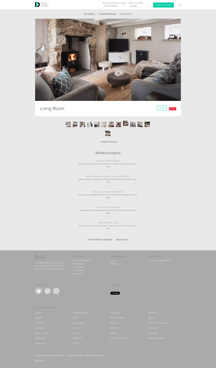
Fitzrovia (152, 312)
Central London (80, 312)
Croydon (77, 328)
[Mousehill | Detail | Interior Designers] (97, 127)
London (39, 312)
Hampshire (40, 343)
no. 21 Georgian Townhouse (108, 192)
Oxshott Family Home (108, 161)
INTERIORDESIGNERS (45, 4)
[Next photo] (177, 60)
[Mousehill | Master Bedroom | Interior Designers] (68, 127)
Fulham (113, 333)
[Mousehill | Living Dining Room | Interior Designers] (133, 127)
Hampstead (78, 323)
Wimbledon (153, 328)
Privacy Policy (40, 355)
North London (117, 317)
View (108, 167)
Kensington (153, 333)
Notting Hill (40, 338)
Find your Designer (82, 260)
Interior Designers (96, 355)
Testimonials (78, 270)
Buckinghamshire (156, 338)
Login (113, 260)
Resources (78, 273)
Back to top (122, 239)
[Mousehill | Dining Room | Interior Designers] (111, 127)
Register (114, 263)
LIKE (161, 108)
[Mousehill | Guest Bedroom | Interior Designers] (82, 127)
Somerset (77, 338)
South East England (119, 338)
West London (41, 333)
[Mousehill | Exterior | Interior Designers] (147, 127)
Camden (39, 323)
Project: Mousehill (107, 14)
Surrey (76, 343)
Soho (75, 317)
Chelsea (77, 333)
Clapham (39, 328)
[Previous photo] (38, 60)
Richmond (115, 328)
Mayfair (38, 317)
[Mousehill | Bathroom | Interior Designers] (104, 127)
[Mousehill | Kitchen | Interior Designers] (140, 127)
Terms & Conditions (57, 355)
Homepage (78, 263)
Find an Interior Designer (100, 239)
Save (174, 109)
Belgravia (114, 312)
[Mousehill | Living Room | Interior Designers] (118, 127)
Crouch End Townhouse (108, 207)
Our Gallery (89, 14)
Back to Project (109, 141)
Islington (114, 323)
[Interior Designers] (38, 8)
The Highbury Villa (108, 223)
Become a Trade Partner (160, 260)
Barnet (151, 317)
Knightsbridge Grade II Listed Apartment (108, 176)
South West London (157, 323)
